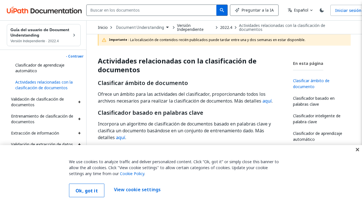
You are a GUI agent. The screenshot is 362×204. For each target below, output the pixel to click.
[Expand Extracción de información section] (79, 133)
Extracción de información (35, 133)
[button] (46, 85)
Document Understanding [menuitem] (140, 27)
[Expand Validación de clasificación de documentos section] (79, 102)
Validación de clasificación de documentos (37, 102)
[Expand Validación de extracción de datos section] (79, 144)
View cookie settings (137, 189)
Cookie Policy (132, 174)
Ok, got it (87, 190)
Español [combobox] (298, 10)
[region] (181, 174)
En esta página (308, 63)
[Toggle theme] (322, 10)
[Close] (357, 149)
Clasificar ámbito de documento (143, 83)
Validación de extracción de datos (42, 144)
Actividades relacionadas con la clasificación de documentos (282, 27)
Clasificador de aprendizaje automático (39, 68)
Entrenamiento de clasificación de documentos (42, 119)
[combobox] (152, 10)
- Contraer (74, 56)
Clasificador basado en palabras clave (150, 113)
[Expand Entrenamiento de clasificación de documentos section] (79, 119)
